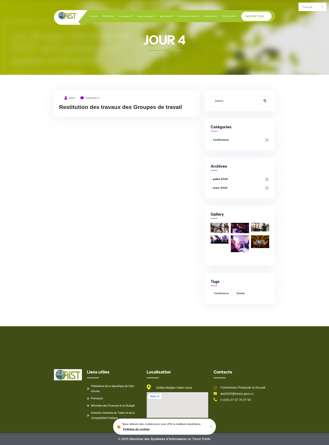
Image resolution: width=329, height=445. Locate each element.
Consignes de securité (188, 16)
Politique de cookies (136, 429)
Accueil (94, 16)
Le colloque (124, 16)
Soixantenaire (210, 16)
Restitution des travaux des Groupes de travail (120, 107)
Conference (240, 139)
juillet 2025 (240, 179)
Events (241, 293)
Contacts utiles (229, 16)
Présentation (108, 16)
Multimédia (165, 16)
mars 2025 (240, 187)
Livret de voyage (145, 16)
